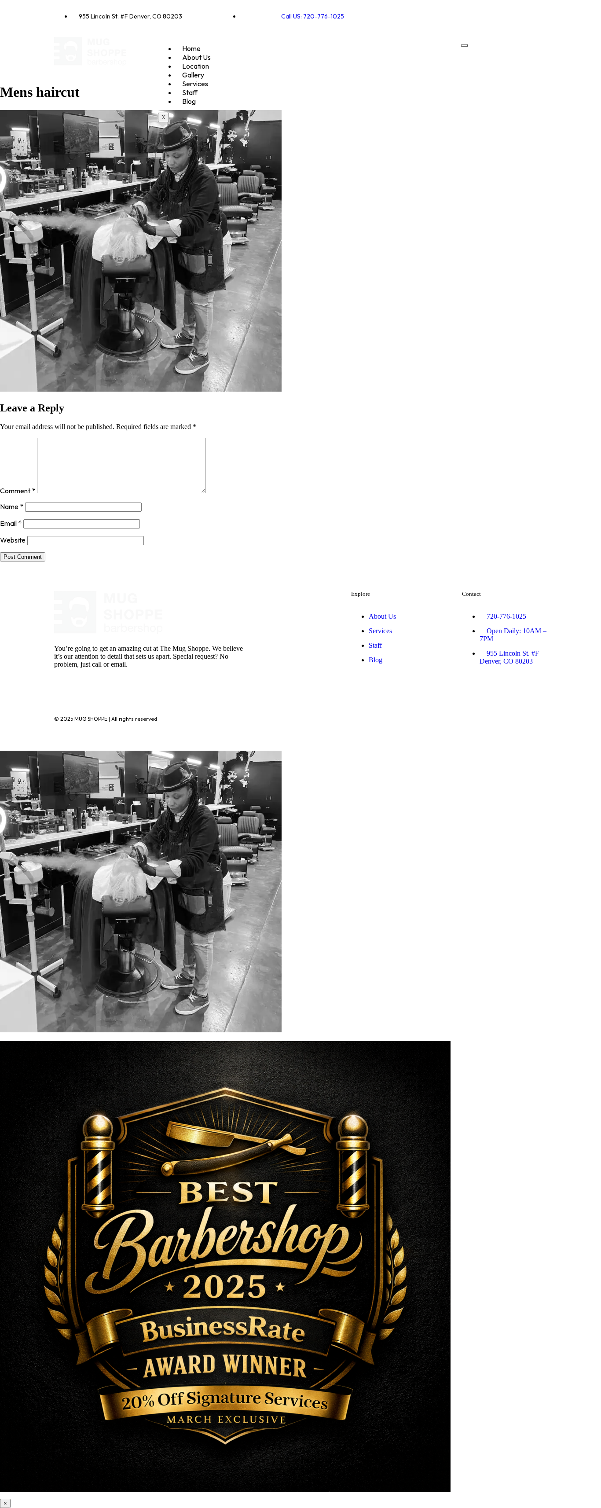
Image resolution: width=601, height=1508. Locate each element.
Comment (17, 490)
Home (191, 48)
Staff (190, 92)
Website (13, 540)
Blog (189, 101)
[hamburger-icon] (464, 45)
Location (195, 66)
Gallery (193, 74)
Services (195, 83)
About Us (196, 57)
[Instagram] (536, 15)
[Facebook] (508, 15)
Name (11, 506)
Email (11, 523)
